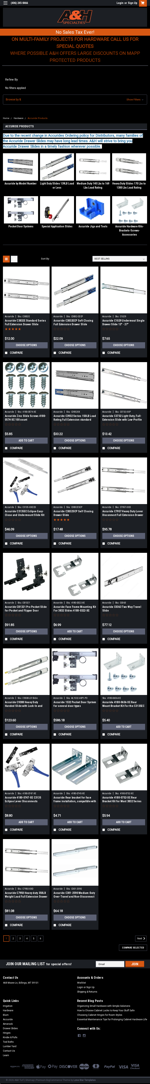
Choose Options (26, 345)
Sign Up (132, 2)
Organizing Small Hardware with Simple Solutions (103, 1006)
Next (140, 938)
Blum (6, 1015)
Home (6, 118)
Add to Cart (26, 440)
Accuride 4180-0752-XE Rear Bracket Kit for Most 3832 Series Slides (122, 801)
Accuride (9, 316)
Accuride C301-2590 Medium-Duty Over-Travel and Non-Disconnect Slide (74, 896)
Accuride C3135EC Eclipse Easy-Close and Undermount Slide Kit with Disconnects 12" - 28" (25, 515)
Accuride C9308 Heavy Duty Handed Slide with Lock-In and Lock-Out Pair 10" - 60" (23, 706)
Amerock (8, 1024)
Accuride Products (37, 118)
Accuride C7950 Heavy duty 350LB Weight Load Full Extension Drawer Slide (26, 896)
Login (120, 2)
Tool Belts (8, 1042)
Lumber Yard (9, 1046)
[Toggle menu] (5, 5)
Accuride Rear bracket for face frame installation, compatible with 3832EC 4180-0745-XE (75, 801)
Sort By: (45, 258)
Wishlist (81, 982)
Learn (6, 1055)
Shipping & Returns (87, 991)
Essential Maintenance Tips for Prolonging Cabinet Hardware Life (112, 1019)
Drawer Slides (10, 1028)
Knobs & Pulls (10, 1037)
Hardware (18, 118)
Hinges (7, 1033)
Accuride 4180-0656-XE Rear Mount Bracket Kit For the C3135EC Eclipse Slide (123, 706)
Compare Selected (133, 947)
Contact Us (9, 1050)
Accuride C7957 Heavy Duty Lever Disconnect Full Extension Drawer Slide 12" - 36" (122, 515)
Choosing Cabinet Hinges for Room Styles (99, 1015)
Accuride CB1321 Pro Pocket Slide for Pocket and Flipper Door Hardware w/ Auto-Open (26, 610)
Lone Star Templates (85, 1080)
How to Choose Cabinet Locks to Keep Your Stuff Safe (106, 1010)
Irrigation (7, 1006)
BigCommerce (54, 1080)
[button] (75, 100)
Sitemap (29, 1080)
